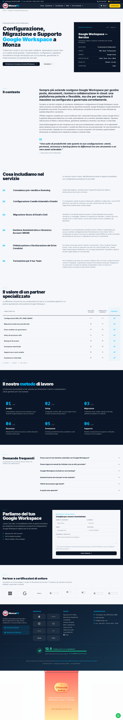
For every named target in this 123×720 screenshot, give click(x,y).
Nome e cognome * (62, 520)
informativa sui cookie (77, 661)
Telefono (90, 527)
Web (67, 5)
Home (42, 5)
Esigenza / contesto (63, 534)
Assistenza (48, 5)
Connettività (59, 5)
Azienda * (90, 520)
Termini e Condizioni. (91, 661)
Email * (58, 527)
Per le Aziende (76, 5)
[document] (61, 695)
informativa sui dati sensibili (61, 661)
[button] (61, 671)
